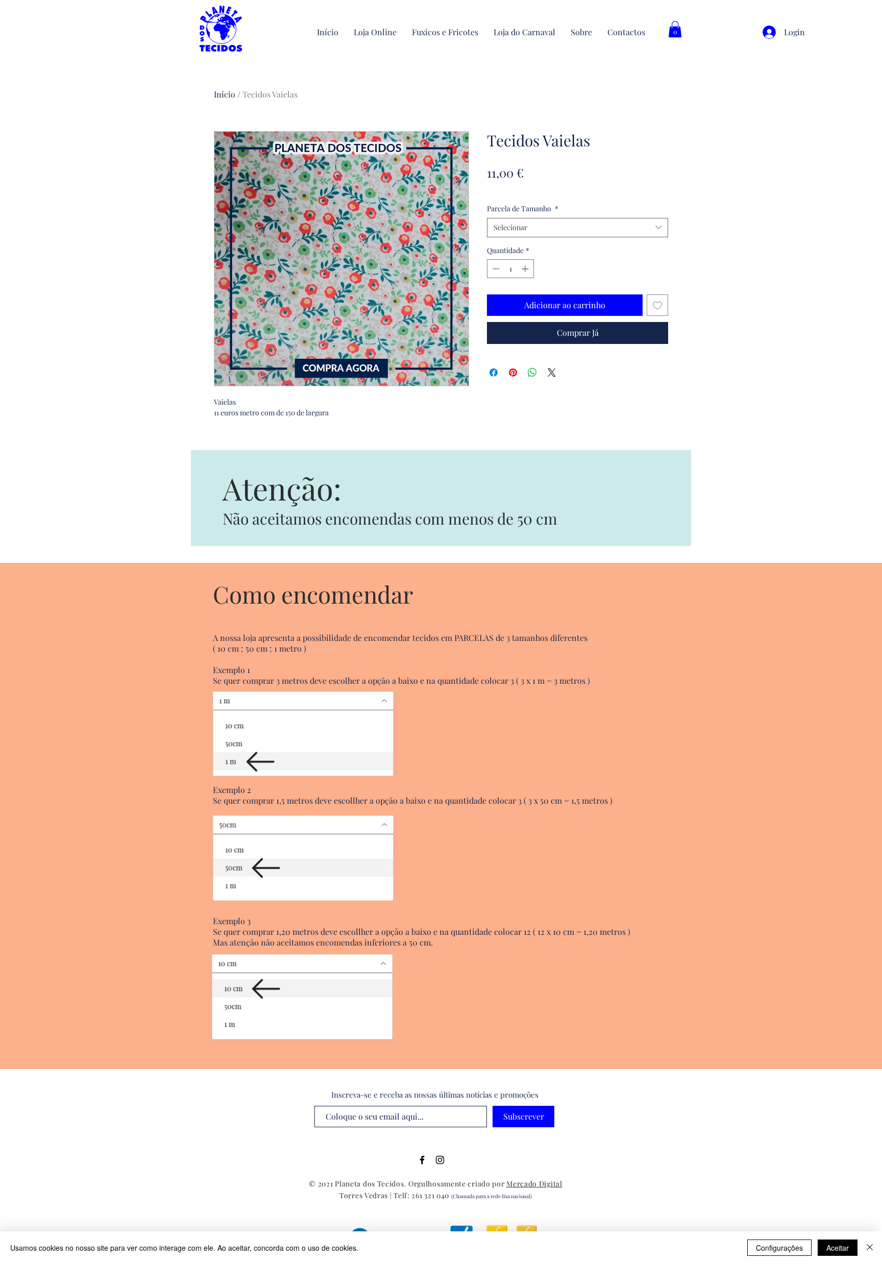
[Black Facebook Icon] (422, 1160)
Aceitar (837, 1248)
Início (224, 94)
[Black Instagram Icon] (440, 1160)
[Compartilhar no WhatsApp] (532, 372)
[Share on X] (552, 372)
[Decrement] (494, 269)
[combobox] (577, 227)
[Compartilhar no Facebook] (493, 372)
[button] (675, 29)
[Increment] (526, 269)
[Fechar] (870, 1248)
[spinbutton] (510, 269)
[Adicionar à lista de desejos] (657, 305)
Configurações (779, 1248)
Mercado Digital (534, 1183)
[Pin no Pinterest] (513, 372)
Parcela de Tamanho (522, 208)
